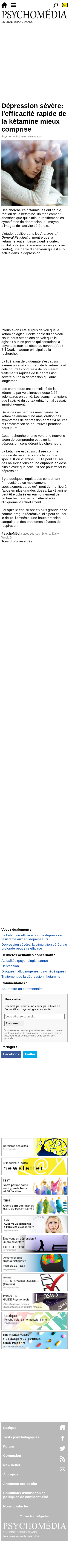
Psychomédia (10, 136)
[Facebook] (62, 1439)
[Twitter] (62, 1450)
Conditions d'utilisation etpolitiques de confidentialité (25, 1495)
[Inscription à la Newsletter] (63, 7)
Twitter (29, 1054)
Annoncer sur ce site (20, 1484)
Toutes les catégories (34, 1516)
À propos (10, 1474)
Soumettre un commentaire (22, 989)
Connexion (12, 1455)
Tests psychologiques (21, 1437)
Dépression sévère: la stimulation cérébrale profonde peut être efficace (34, 946)
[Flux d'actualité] (62, 1460)
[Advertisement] (34, 62)
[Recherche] (54, 7)
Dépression (10, 966)
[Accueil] (5, 7)
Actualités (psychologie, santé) (24, 961)
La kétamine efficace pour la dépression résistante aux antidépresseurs (31, 937)
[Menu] (15, 7)
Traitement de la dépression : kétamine (30, 976)
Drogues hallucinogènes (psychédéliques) (33, 971)
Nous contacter (15, 1506)
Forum (8, 1446)
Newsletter (11, 1465)
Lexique (9, 1428)
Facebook (11, 1054)
